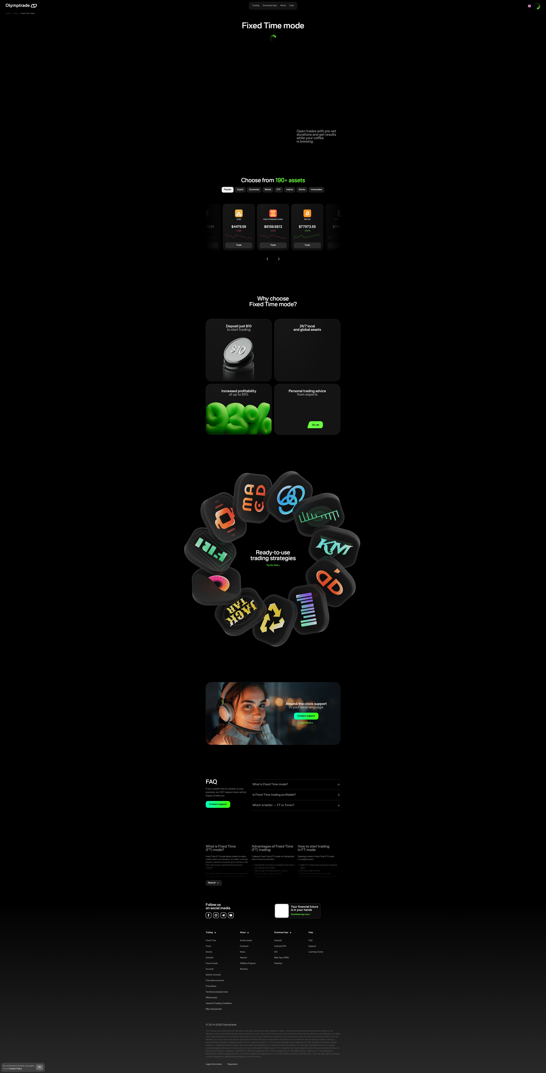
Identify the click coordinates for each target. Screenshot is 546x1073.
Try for (272, 565)
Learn (305, 723)
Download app (300, 914)
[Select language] (529, 6)
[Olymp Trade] (21, 6)
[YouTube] (231, 915)
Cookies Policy (15, 1069)
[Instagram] (216, 915)
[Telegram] (223, 915)
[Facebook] (208, 915)
